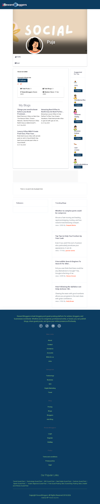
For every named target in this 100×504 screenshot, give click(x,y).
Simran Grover (71, 276)
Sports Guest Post (19, 483)
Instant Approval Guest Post (37, 483)
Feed (18, 63)
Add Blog (50, 419)
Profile (18, 57)
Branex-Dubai (77, 132)
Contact (50, 344)
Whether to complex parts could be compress (68, 212)
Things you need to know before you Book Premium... (27, 112)
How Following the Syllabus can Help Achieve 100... (68, 288)
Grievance (50, 349)
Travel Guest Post (19, 481)
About (50, 340)
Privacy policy (50, 461)
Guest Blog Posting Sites (73, 483)
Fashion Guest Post (79, 481)
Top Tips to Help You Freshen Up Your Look (68, 237)
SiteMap (50, 442)
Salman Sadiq (77, 115)
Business (50, 380)
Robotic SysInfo (54, 497)
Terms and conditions (50, 457)
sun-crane (76, 149)
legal (50, 465)
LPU (76, 86)
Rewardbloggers (42, 495)
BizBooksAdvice (77, 164)
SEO (50, 384)
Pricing (50, 407)
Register (50, 438)
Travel (50, 392)
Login (50, 434)
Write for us (50, 357)
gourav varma (70, 250)
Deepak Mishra (71, 225)
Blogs (50, 411)
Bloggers (50, 415)
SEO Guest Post (49, 481)
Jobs (50, 361)
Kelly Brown (70, 301)
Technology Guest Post (34, 481)
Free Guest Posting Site (56, 483)
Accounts (50, 353)
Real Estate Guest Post (63, 481)
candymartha (77, 100)
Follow (22, 80)
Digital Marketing (50, 388)
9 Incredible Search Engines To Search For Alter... (68, 262)
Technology (50, 376)
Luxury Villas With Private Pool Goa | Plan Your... (27, 132)
